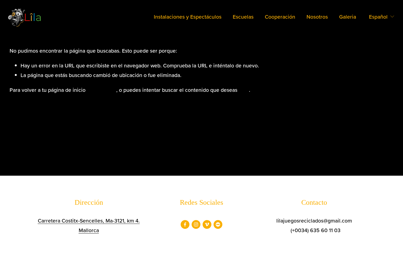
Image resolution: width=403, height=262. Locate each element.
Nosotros (317, 17)
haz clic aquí (101, 90)
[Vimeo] (207, 224)
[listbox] (378, 17)
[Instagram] (196, 224)
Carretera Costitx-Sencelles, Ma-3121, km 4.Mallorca (89, 225)
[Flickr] (218, 224)
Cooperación (280, 17)
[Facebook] (185, 224)
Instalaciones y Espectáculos (188, 17)
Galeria (347, 17)
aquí (244, 90)
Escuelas (243, 17)
